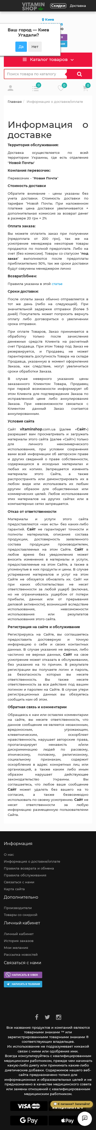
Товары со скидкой (20, 915)
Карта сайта (14, 889)
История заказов (19, 941)
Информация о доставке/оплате (32, 861)
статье (57, 284)
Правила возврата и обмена (29, 868)
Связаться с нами (19, 882)
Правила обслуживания (25, 875)
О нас (9, 854)
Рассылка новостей (21, 954)
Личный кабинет (19, 934)
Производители (18, 908)
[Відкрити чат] (85, 1119)
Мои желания (16, 948)
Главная (15, 102)
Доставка (78, 6)
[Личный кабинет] (10, 90)
